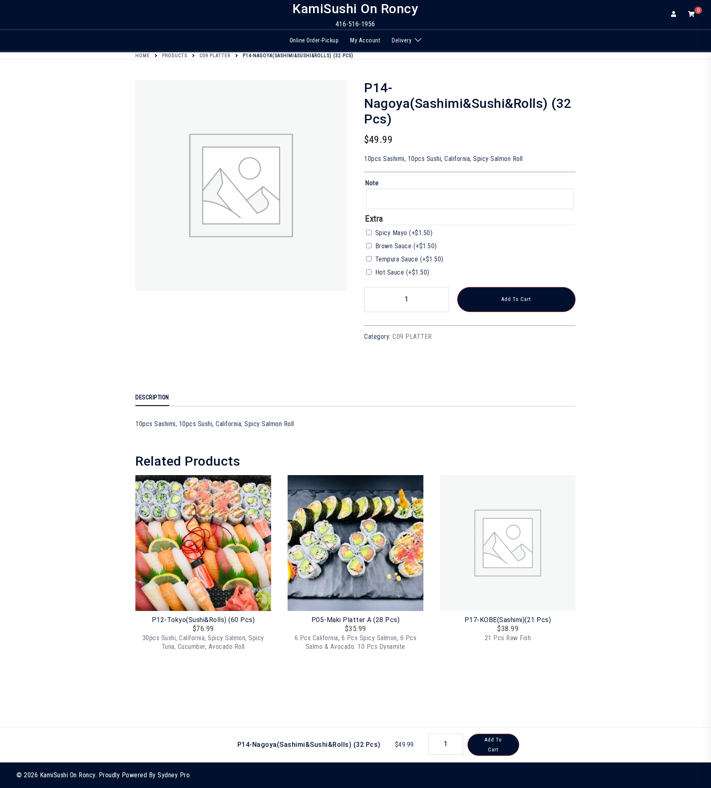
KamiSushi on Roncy (355, 8)
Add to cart (516, 299)
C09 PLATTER (412, 336)
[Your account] (674, 14)
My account (365, 40)
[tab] (152, 397)
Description (152, 397)
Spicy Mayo (404, 233)
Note (372, 183)
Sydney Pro (174, 775)
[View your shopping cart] (691, 14)
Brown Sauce (406, 246)
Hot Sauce (402, 272)
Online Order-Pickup (314, 40)
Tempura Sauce (409, 259)
